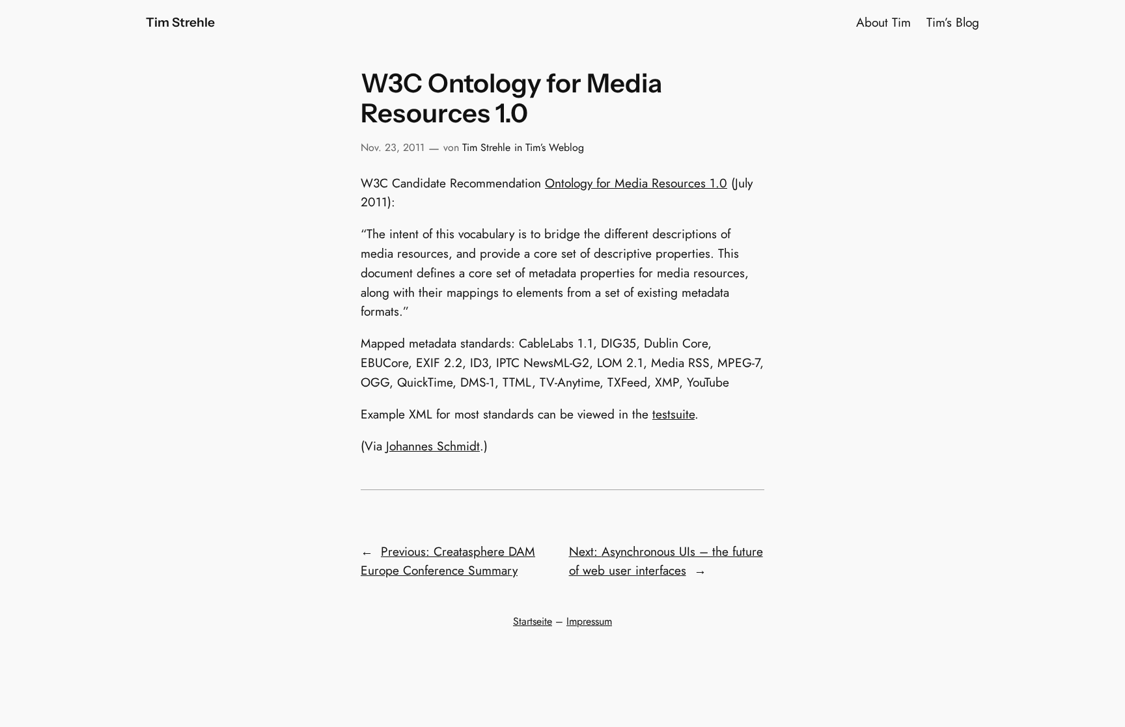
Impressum (589, 621)
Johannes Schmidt (433, 446)
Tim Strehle (180, 22)
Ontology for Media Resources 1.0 (636, 183)
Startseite (532, 621)
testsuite (673, 414)
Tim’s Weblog (554, 147)
